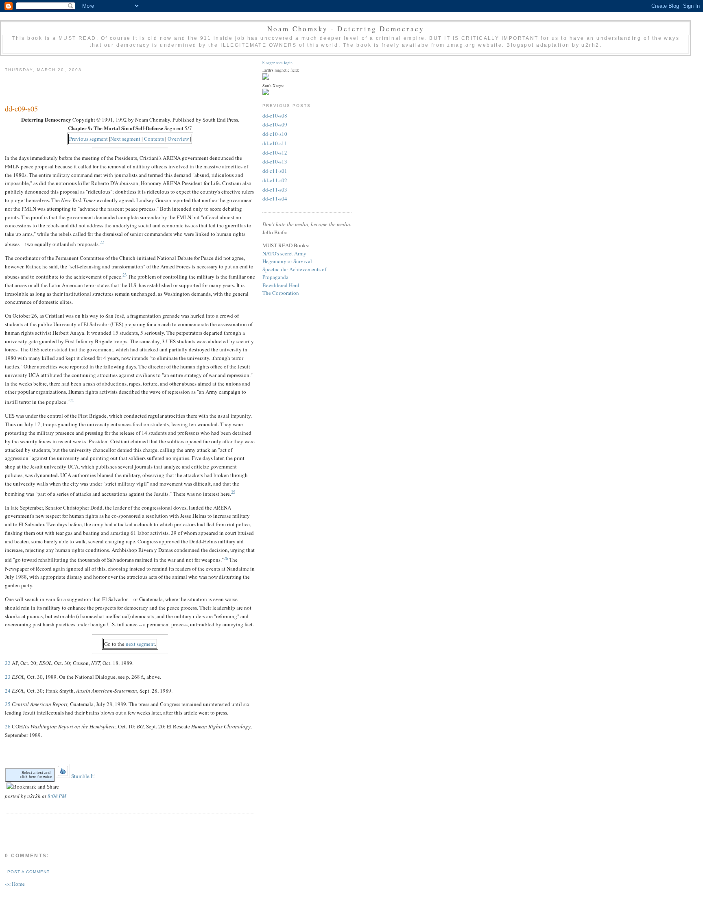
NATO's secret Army (284, 253)
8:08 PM (57, 796)
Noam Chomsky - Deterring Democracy (345, 28)
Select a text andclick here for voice (36, 775)
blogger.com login (277, 62)
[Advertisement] (100, 87)
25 (233, 492)
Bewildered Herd (280, 285)
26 (226, 558)
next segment (140, 643)
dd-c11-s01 (274, 170)
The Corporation (280, 292)
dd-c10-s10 (274, 133)
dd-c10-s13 (274, 161)
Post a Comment (28, 872)
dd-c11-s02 (274, 180)
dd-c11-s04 (274, 198)
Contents (154, 138)
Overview (178, 138)
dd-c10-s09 (274, 124)
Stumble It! (83, 776)
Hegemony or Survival (287, 261)
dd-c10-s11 (274, 143)
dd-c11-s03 (274, 189)
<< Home (15, 883)
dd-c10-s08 (274, 115)
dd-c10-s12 (274, 152)
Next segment (125, 138)
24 (72, 400)
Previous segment (88, 138)
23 (124, 275)
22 (102, 242)
